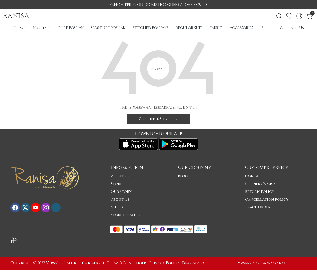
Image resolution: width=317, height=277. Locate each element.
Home (19, 27)
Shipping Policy (260, 183)
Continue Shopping (158, 118)
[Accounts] (299, 16)
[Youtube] (35, 208)
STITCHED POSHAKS (150, 27)
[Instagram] (45, 208)
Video (117, 207)
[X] (25, 208)
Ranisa (16, 16)
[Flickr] (56, 208)
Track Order (258, 207)
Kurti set (42, 27)
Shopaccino (273, 263)
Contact (254, 176)
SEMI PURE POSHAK (108, 27)
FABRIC (216, 27)
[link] (279, 16)
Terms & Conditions (127, 262)
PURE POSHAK (71, 27)
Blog (267, 27)
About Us (120, 176)
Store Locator (126, 215)
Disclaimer (193, 262)
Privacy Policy (164, 262)
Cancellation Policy (266, 199)
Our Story (121, 191)
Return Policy (259, 191)
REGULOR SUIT (189, 27)
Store (116, 183)
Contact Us (292, 27)
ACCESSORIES (241, 27)
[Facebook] (15, 208)
